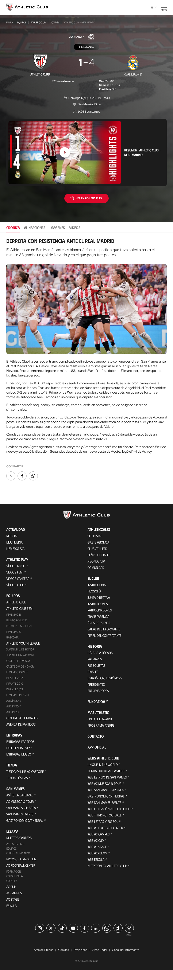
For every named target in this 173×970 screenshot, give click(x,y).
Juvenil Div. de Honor (20, 649)
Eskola (11, 906)
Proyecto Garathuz (21, 859)
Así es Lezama (15, 844)
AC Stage (12, 899)
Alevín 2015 (13, 712)
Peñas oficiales (99, 555)
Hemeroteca (15, 548)
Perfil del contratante (104, 635)
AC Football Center (20, 865)
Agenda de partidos (21, 724)
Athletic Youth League (23, 643)
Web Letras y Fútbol (103, 821)
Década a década (100, 653)
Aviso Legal (99, 950)
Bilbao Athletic (16, 620)
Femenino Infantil (17, 695)
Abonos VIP (96, 561)
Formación (13, 871)
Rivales (93, 672)
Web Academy (97, 853)
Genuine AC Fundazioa (22, 718)
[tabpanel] (86, 359)
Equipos (21, 22)
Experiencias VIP (18, 748)
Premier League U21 (19, 626)
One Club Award (100, 719)
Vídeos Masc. (16, 566)
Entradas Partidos (20, 741)
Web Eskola (96, 859)
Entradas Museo (18, 754)
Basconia (12, 637)
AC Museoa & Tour (20, 801)
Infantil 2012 (14, 678)
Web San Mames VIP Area (106, 790)
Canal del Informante (104, 629)
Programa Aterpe (101, 725)
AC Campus (14, 893)
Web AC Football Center (105, 828)
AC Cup (11, 887)
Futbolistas (96, 665)
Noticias (12, 536)
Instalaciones (98, 604)
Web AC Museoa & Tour (105, 783)
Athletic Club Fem (19, 608)
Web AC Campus (99, 834)
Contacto (96, 736)
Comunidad (96, 567)
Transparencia (98, 616)
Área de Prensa (99, 623)
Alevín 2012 (13, 700)
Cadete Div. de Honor (20, 666)
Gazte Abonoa (98, 542)
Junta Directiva (99, 597)
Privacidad (80, 950)
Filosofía (94, 591)
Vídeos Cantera (17, 578)
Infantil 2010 (14, 683)
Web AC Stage (97, 847)
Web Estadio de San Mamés (107, 777)
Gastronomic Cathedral (24, 820)
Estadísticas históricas (105, 678)
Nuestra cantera (19, 838)
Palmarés (95, 659)
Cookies (63, 950)
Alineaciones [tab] (34, 227)
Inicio (9, 22)
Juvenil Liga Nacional (20, 655)
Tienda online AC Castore (25, 771)
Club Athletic (97, 548)
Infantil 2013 (14, 689)
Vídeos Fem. (14, 572)
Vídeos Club (15, 585)
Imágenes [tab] (57, 227)
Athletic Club (38, 22)
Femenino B (13, 614)
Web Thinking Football (105, 815)
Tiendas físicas (17, 778)
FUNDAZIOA (96, 701)
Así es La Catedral (19, 795)
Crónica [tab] (13, 227)
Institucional (97, 585)
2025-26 (54, 22)
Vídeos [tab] (74, 227)
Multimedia (14, 542)
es (152, 7)
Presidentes (96, 684)
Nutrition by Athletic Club (107, 866)
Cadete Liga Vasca (18, 660)
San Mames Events (20, 814)
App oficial (97, 747)
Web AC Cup (96, 840)
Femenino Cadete (17, 672)
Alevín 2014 (13, 706)
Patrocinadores (100, 610)
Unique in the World (103, 764)
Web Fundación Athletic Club (109, 809)
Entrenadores (98, 691)
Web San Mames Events (104, 802)
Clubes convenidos (18, 853)
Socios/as (95, 536)
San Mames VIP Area (21, 808)
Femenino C (13, 631)
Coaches (12, 880)
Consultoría (14, 876)
